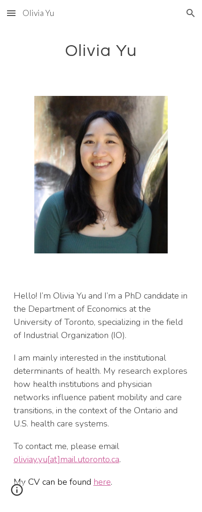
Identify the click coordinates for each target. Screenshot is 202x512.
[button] (11, 13)
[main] (101, 49)
